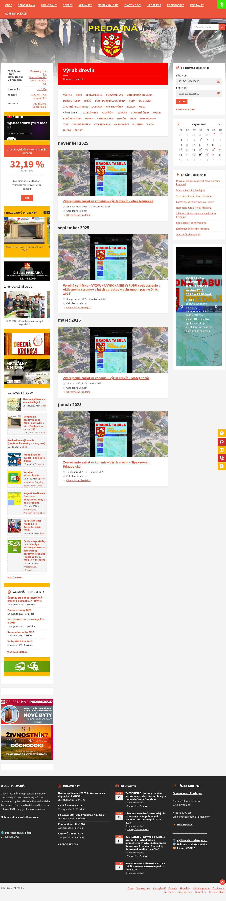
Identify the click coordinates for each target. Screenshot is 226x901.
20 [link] (200, 150)
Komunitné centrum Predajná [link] (192, 228)
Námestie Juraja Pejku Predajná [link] (193, 207)
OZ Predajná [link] (102, 124)
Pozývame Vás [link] (114, 94)
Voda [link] (132, 100)
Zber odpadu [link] (148, 118)
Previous (181, 306)
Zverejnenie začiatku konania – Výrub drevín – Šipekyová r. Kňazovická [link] (106, 464)
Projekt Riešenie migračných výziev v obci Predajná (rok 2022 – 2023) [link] (24, 248)
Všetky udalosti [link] (185, 109)
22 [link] (213, 150)
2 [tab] (184, 357)
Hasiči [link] (87, 100)
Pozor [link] (157, 112)
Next (216, 306)
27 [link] (200, 155)
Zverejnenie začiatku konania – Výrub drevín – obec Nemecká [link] (108, 201)
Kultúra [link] (137, 124)
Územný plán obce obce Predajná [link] (34, 401)
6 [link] (200, 140)
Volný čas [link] (107, 112)
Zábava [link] (131, 106)
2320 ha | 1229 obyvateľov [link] (38, 96)
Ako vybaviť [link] (159, 888)
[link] (221, 4)
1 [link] (213, 134)
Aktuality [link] (185, 888)
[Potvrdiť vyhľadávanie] (222, 27)
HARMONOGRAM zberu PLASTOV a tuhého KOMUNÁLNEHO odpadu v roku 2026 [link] (145, 866)
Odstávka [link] (145, 100)
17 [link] (180, 150)
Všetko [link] (67, 94)
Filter (182, 101)
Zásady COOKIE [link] (186, 848)
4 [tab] (194, 357)
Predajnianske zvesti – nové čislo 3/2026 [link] (34, 457)
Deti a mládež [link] (94, 94)
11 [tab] (199, 361)
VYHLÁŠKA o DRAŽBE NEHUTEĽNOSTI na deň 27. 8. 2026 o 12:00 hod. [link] (199, 286)
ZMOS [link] (133, 118)
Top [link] (65, 124)
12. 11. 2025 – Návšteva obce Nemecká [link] (24, 321)
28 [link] (206, 155)
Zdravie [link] (122, 112)
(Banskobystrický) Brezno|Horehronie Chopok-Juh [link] (37, 77)
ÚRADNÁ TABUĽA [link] (81, 124)
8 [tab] (214, 357)
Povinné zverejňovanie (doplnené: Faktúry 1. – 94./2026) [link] (26, 442)
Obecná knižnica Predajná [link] (190, 190)
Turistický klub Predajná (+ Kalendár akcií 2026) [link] (32, 525)
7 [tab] (209, 357)
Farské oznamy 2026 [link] (19, 610)
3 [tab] (189, 357)
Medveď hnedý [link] (71, 100)
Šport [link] (79, 130)
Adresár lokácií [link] (217, 892)
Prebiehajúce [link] (105, 118)
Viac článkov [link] (14, 577)
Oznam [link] (89, 118)
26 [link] (193, 155)
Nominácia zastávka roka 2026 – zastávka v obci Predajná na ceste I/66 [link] (33, 423)
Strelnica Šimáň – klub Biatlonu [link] (194, 196)
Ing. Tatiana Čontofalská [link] (39, 105)
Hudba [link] (67, 130)
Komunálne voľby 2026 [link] (20, 632)
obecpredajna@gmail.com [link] (195, 816)
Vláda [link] (150, 124)
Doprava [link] (97, 106)
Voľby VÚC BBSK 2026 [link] (19, 641)
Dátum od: (181, 75)
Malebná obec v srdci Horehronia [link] (20, 817)
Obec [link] (142, 106)
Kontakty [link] (200, 892)
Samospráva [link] (143, 888)
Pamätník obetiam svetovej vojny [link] (195, 201)
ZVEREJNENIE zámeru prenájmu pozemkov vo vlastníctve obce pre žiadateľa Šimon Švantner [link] (145, 796)
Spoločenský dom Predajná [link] (191, 222)
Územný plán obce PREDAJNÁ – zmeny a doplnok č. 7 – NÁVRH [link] (25, 599)
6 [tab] (204, 357)
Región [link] (121, 118)
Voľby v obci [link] (121, 124)
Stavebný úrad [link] (140, 112)
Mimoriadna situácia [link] (139, 94)
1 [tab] (179, 357)
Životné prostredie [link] (75, 106)
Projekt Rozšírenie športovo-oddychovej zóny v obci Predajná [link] (34, 498)
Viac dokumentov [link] (17, 652)
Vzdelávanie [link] (90, 112)
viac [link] (184, 824)
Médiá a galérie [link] (201, 888)
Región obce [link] (185, 892)
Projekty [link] (39, 482)
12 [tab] (204, 361)
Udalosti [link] (79, 79)
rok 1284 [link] (41, 89)
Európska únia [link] (72, 118)
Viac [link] (27, 197)
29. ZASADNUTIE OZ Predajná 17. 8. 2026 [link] (26, 621)
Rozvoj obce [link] (29, 485)
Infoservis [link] (27, 570)
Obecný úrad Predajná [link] (78, 215)
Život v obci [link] (218, 888)
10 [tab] (194, 361)
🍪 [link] (174, 848)
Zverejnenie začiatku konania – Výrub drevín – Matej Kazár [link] (106, 378)
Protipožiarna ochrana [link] (110, 100)
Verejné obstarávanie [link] (31, 474)
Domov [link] (67, 79)
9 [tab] (219, 357)
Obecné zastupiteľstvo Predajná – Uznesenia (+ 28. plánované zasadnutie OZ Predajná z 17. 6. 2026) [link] (145, 818)
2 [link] (220, 134)
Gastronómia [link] (114, 106)
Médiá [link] (41, 464)
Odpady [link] (172, 888)
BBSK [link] (79, 94)
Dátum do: (181, 88)
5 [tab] (199, 357)
